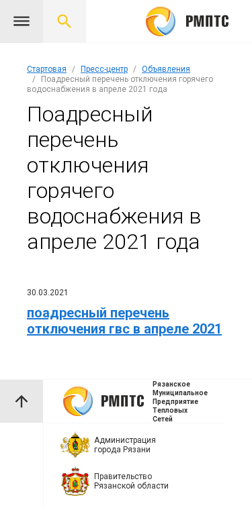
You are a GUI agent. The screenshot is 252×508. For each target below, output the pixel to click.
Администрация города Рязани (125, 445)
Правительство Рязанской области (131, 481)
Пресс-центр (104, 69)
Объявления (166, 69)
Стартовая (47, 69)
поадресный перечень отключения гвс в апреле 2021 (124, 321)
